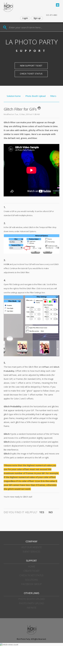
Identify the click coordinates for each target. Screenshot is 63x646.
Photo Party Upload (31, 603)
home (31, 566)
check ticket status (31, 575)
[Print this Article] (39, 108)
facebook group (31, 584)
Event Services (31, 551)
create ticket (31, 571)
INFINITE (31, 607)
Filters (53, 95)
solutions (31, 579)
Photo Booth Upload (35, 95)
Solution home (14, 95)
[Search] (5, 27)
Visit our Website (31, 547)
